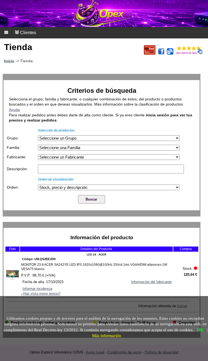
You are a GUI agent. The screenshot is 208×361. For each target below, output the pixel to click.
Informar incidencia (37, 289)
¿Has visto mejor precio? (40, 293)
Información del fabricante (151, 282)
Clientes (27, 32)
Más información (106, 335)
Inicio (9, 61)
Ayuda (14, 109)
